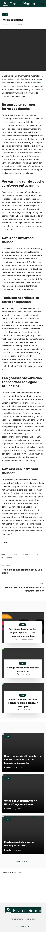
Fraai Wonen (25, 926)
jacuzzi (25, 322)
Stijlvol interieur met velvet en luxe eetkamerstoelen (24, 589)
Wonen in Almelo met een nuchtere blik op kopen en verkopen (23, 703)
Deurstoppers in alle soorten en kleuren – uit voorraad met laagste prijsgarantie (23, 759)
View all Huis (21, 862)
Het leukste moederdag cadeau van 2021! (22, 571)
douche (37, 83)
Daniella (7, 767)
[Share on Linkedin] (27, 549)
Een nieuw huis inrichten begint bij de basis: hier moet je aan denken (23, 632)
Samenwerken (17, 919)
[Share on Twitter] (12, 549)
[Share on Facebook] (4, 549)
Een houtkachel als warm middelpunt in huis (19, 844)
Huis (5, 15)
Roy (16, 639)
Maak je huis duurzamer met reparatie (23, 669)
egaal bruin (14, 554)
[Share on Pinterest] (19, 549)
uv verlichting (6, 558)
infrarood (24, 554)
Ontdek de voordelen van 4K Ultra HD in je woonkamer (20, 802)
